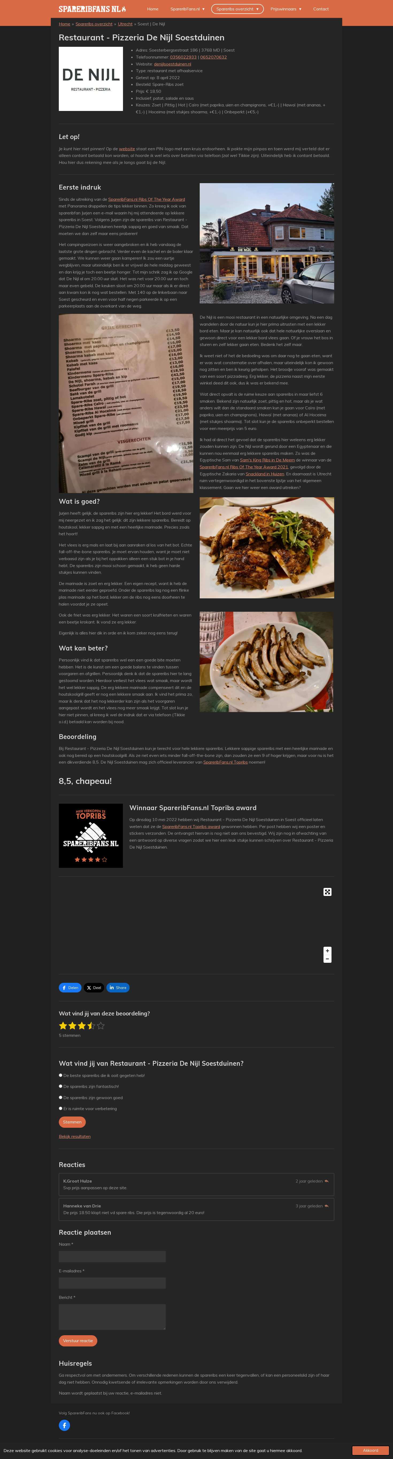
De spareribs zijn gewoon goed (92, 1097)
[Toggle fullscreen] (327, 892)
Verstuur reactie (78, 1340)
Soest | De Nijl (151, 23)
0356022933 (183, 57)
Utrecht (125, 23)
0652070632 (213, 57)
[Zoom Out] (327, 959)
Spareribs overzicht (94, 23)
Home (64, 23)
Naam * (66, 1244)
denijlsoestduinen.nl (172, 64)
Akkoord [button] (370, 1450)
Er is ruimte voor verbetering (89, 1108)
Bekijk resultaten (75, 1136)
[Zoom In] (327, 951)
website (127, 148)
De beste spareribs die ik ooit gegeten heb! (103, 1075)
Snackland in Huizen (265, 473)
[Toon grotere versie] (267, 243)
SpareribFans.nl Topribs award (191, 826)
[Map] (196, 925)
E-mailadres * (71, 1270)
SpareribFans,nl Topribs (225, 762)
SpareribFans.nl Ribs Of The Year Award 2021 (244, 466)
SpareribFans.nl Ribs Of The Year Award (146, 199)
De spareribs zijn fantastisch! (90, 1086)
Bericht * (67, 1297)
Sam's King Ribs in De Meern (267, 460)
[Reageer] (327, 1181)
